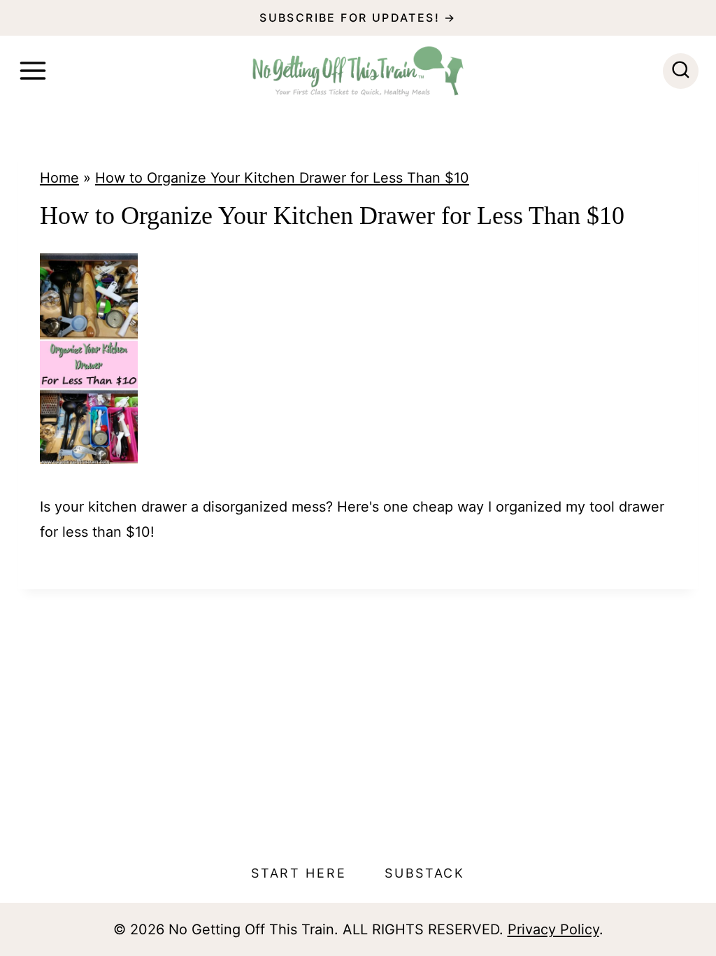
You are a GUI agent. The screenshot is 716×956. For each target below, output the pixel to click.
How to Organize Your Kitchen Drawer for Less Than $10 (282, 177)
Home (59, 177)
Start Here (298, 873)
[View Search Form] (681, 71)
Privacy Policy (553, 929)
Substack (425, 873)
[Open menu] (32, 70)
